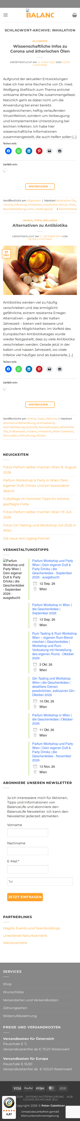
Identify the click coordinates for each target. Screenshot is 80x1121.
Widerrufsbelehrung (20, 1016)
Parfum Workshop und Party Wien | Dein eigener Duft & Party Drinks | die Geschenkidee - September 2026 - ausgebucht (52, 568)
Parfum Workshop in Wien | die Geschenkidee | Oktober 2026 (52, 719)
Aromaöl (31, 427)
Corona (8, 204)
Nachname (16, 843)
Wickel (41, 435)
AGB (70, 1096)
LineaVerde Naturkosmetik (25, 936)
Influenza (20, 204)
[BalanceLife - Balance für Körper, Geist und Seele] (40, 15)
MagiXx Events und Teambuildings (31, 928)
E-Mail (13, 861)
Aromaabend (46, 423)
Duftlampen (17, 431)
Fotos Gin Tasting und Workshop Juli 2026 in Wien (39, 528)
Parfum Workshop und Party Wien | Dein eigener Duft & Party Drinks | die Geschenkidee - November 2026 (52, 751)
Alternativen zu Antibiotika (40, 225)
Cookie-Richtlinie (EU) (40, 1099)
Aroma (28, 220)
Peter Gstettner (40, 239)
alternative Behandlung (19, 423)
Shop (7, 984)
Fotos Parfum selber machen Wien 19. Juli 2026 (37, 514)
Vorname (14, 825)
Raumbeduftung (14, 209)
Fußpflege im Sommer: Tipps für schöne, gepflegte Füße (36, 501)
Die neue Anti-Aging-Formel (26, 538)
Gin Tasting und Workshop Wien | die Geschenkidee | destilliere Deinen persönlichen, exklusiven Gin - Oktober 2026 (54, 686)
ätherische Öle (66, 200)
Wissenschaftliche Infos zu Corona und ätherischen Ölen (40, 49)
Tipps (38, 220)
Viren (30, 209)
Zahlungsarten (15, 1008)
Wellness (50, 220)
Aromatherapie (49, 427)
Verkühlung (27, 435)
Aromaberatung (14, 427)
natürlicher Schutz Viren (59, 204)
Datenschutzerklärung (45, 1096)
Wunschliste (13, 992)
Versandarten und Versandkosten (30, 1000)
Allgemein (39, 41)
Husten (32, 431)
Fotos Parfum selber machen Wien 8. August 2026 (40, 469)
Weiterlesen (40, 186)
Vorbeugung (44, 209)
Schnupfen (10, 435)
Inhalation (35, 204)
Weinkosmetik (15, 943)
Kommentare (67, 209)
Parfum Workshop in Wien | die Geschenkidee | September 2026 (52, 608)
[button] (5, 15)
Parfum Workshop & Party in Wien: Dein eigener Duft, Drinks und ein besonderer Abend (36, 485)
